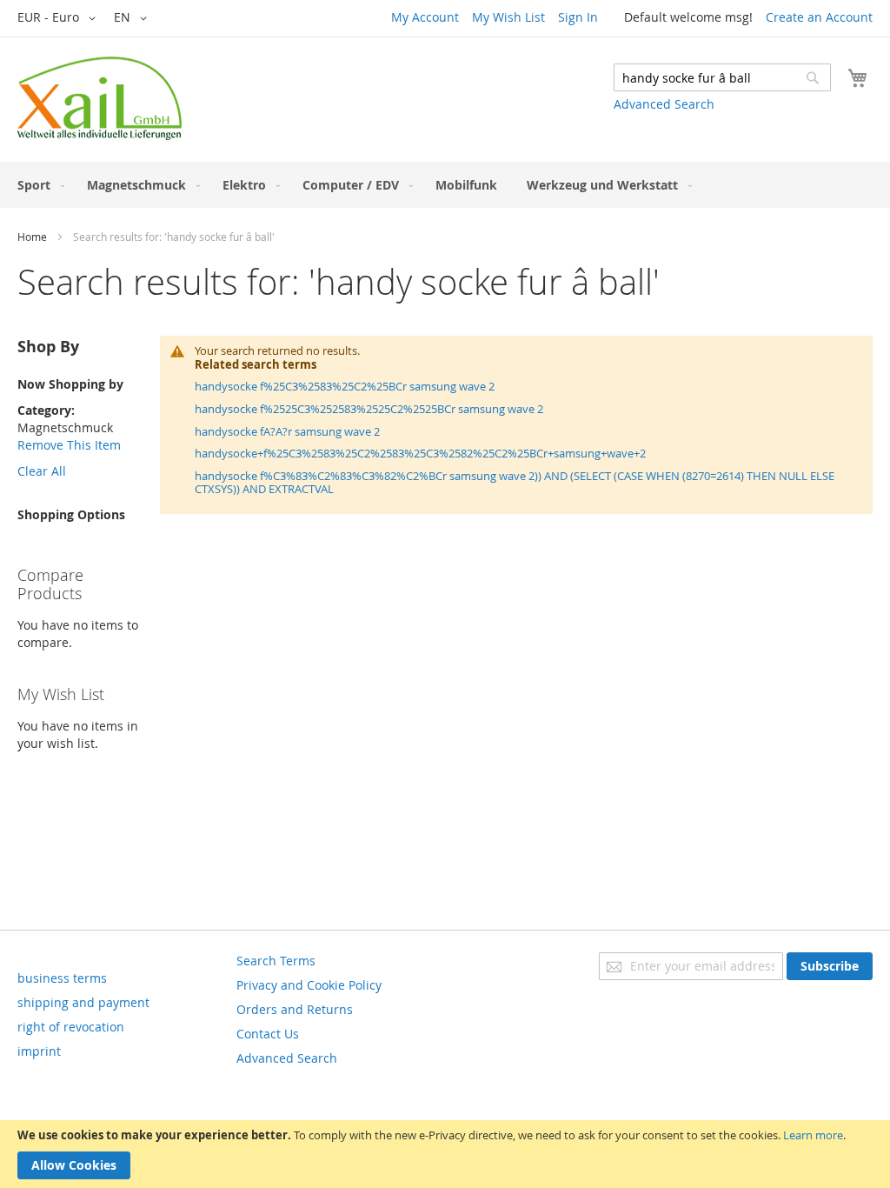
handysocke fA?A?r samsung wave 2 (287, 431)
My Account (425, 17)
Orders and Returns (294, 1009)
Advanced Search (664, 104)
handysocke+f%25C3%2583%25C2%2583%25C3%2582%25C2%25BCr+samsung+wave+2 (420, 453)
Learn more (813, 1135)
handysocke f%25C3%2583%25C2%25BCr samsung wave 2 (345, 386)
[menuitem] (37, 185)
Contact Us (267, 1033)
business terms (62, 978)
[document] (445, 1154)
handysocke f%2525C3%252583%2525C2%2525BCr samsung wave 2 (369, 409)
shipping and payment (83, 1002)
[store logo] (99, 98)
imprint (39, 1051)
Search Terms (275, 960)
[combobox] (722, 77)
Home (32, 237)
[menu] (445, 185)
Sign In (578, 17)
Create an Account (819, 17)
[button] (59, 18)
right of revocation (70, 1026)
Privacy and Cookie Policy (309, 985)
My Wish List (508, 17)
